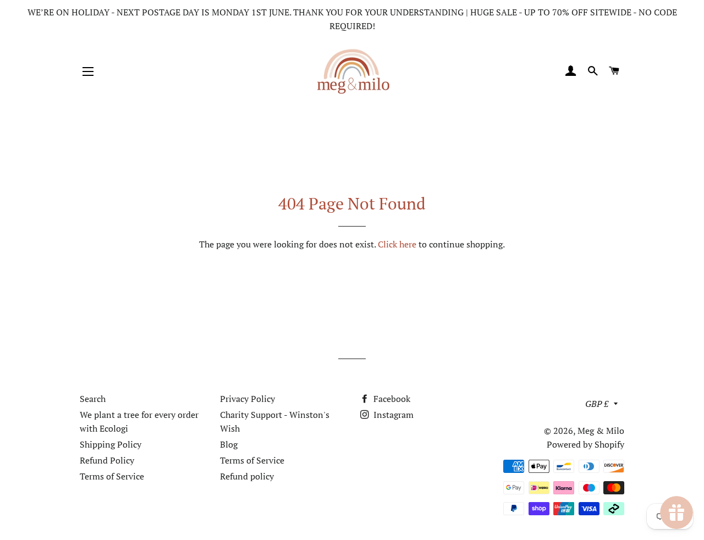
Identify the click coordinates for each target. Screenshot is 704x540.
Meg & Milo (601, 431)
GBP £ (596, 404)
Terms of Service (112, 476)
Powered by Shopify (585, 444)
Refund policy (247, 476)
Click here (397, 244)
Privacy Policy (247, 399)
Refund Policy (107, 460)
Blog (229, 444)
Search (93, 399)
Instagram (392, 415)
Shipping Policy (110, 444)
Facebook (390, 399)
